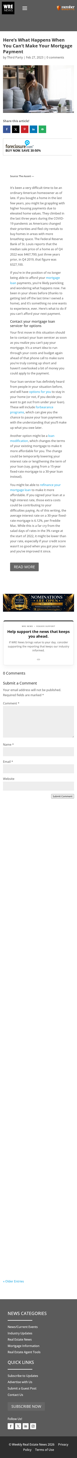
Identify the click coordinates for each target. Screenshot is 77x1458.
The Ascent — (26, 176)
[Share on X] (15, 129)
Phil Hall (16, 879)
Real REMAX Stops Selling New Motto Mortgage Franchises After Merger (38, 1100)
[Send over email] (42, 129)
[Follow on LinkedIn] (26, 1426)
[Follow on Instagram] (33, 1426)
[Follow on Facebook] (11, 1426)
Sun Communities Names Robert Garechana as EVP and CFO (34, 1028)
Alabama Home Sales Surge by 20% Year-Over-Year (36, 868)
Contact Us (15, 1395)
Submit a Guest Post (22, 1388)
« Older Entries (13, 1281)
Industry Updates (20, 1333)
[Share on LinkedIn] (33, 129)
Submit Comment (63, 796)
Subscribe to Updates (23, 1376)
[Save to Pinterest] (24, 129)
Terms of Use (44, 1450)
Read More (24, 566)
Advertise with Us (20, 1382)
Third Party (15, 57)
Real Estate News (20, 1339)
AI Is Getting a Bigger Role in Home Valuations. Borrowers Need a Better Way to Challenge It (38, 1258)
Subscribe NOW (26, 1406)
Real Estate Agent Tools (24, 1352)
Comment (11, 703)
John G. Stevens (22, 957)
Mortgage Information (23, 1346)
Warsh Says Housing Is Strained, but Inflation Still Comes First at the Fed (37, 1178)
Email (8, 762)
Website (8, 779)
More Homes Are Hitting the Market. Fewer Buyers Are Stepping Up (38, 945)
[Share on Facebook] (6, 129)
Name (8, 744)
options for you (40, 392)
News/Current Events (23, 1327)
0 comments (55, 57)
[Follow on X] (18, 1426)
